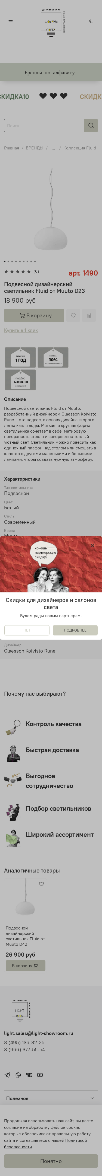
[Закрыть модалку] (92, 545)
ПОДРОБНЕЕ (75, 630)
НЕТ (26, 630)
